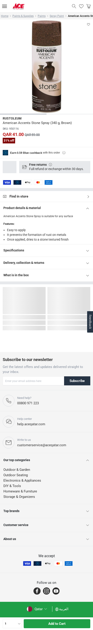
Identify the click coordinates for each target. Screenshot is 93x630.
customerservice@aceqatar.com (41, 445)
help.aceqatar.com (31, 424)
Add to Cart (56, 624)
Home (4, 16)
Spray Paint (57, 16)
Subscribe (77, 381)
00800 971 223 (28, 403)
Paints (42, 16)
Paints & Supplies (23, 16)
